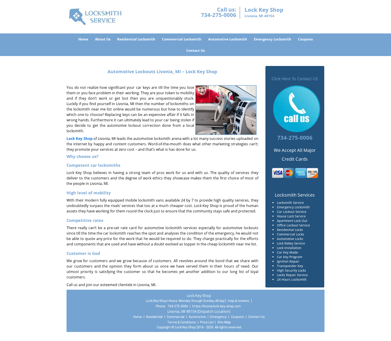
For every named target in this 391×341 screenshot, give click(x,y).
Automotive (197, 317)
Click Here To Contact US (295, 78)
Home (83, 39)
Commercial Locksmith (181, 39)
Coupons (305, 39)
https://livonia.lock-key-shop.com (216, 306)
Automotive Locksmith (227, 39)
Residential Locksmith (136, 39)
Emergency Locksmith (272, 39)
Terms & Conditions (181, 322)
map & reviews (239, 301)
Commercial (175, 317)
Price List (207, 322)
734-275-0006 (218, 15)
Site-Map (224, 322)
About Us (102, 39)
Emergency (218, 317)
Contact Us (195, 50)
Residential (154, 317)
